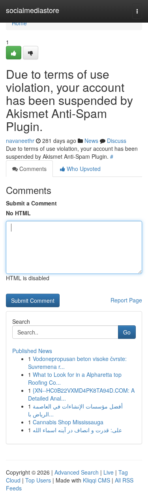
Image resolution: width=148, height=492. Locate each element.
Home (19, 23)
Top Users (38, 480)
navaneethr (20, 140)
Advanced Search (76, 472)
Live (108, 472)
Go (127, 332)
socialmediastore (32, 10)
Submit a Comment (31, 203)
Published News (32, 351)
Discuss (116, 140)
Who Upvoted (83, 169)
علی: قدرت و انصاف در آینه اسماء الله (77, 430)
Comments (32, 169)
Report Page (126, 300)
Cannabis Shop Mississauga (68, 422)
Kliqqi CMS (96, 480)
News (91, 140)
